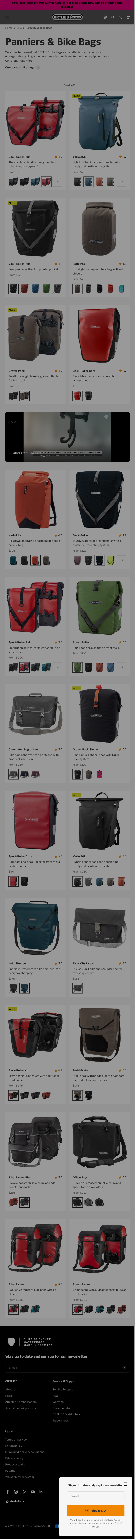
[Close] (125, 1483)
